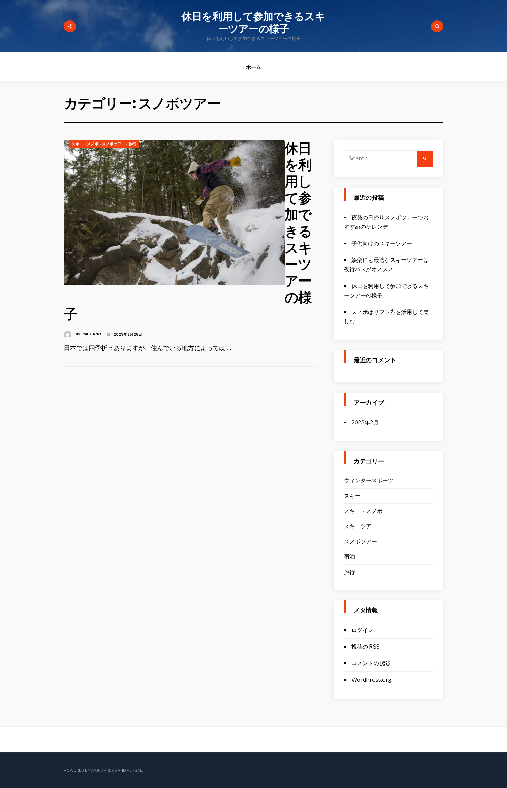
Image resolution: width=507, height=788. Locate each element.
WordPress (104, 770)
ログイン (362, 630)
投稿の (365, 646)
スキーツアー (360, 526)
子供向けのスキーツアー (381, 243)
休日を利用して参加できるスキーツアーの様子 (253, 22)
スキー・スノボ (85, 144)
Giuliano (91, 334)
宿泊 (349, 556)
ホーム (253, 67)
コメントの (371, 663)
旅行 (132, 144)
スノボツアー (113, 144)
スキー (352, 496)
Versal (134, 770)
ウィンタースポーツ (369, 480)
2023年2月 (365, 422)
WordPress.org (371, 680)
